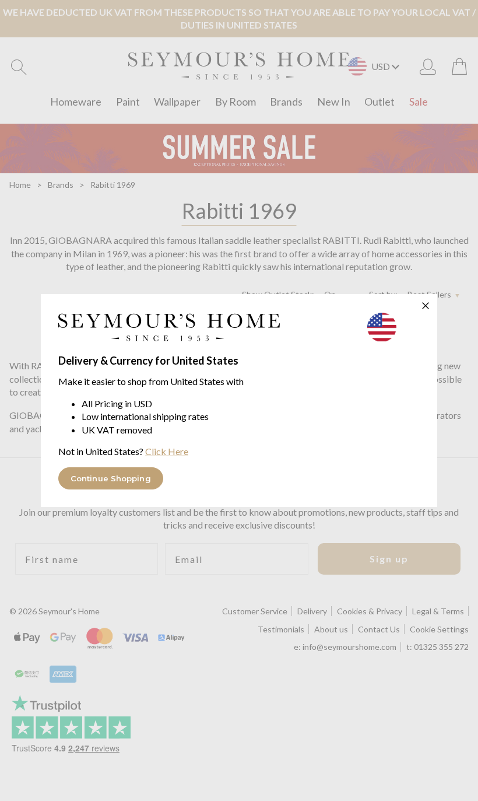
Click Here (166, 451)
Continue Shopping (111, 478)
